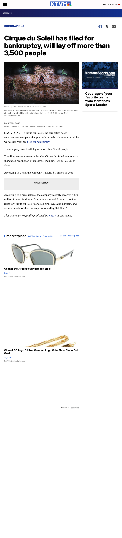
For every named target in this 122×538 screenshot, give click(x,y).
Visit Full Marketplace (69, 236)
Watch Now (110, 4)
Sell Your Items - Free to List (40, 236)
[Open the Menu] (5, 4)
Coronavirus (14, 26)
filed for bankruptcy (38, 141)
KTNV (52, 215)
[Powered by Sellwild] (75, 408)
